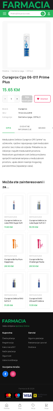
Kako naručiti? (8, 347)
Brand (42, 128)
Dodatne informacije (25, 128)
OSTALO (29, 71)
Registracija (8, 342)
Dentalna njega (17, 71)
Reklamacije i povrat (37, 342)
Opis (8, 128)
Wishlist (44, 98)
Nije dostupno (27, 98)
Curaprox (22, 109)
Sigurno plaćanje (35, 338)
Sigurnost (6, 355)
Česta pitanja (8, 338)
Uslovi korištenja (10, 360)
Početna (5, 71)
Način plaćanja (9, 351)
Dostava (32, 347)
